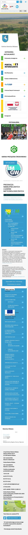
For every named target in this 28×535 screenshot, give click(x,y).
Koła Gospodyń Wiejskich (9, 372)
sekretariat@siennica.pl (13, 484)
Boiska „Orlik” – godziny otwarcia (12, 404)
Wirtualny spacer (10, 321)
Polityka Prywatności (7, 263)
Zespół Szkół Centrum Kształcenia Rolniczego (12, 393)
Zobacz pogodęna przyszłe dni (6, 435)
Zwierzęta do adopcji (11, 362)
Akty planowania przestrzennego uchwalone (13, 225)
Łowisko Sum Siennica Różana (11, 409)
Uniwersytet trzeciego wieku (12, 377)
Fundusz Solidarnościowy (11, 78)
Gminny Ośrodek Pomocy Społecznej (12, 341)
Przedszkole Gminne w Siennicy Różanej (11, 388)
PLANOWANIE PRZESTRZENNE (9, 220)
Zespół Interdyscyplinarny (14, 345)
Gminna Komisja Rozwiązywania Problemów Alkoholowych (9, 357)
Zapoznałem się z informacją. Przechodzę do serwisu (14, 283)
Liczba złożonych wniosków (13, 306)
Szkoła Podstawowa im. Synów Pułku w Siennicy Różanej (12, 383)
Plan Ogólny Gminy (14, 229)
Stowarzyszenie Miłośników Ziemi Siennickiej (10, 332)
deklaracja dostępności (18, 276)
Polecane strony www (11, 413)
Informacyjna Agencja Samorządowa (11, 326)
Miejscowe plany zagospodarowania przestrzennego (17, 235)
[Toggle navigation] (25, 2)
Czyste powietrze (10, 299)
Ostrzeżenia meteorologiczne (9, 11)
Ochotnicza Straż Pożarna (10, 366)
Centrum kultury (10, 337)
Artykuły (11, 302)
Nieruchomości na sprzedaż (10, 417)
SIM (9, 216)
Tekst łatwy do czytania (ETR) (11, 514)
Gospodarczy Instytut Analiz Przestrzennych (12, 399)
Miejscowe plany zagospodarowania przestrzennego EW (17, 242)
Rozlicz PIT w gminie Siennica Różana (11, 295)
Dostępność (8, 115)
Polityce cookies (19, 270)
